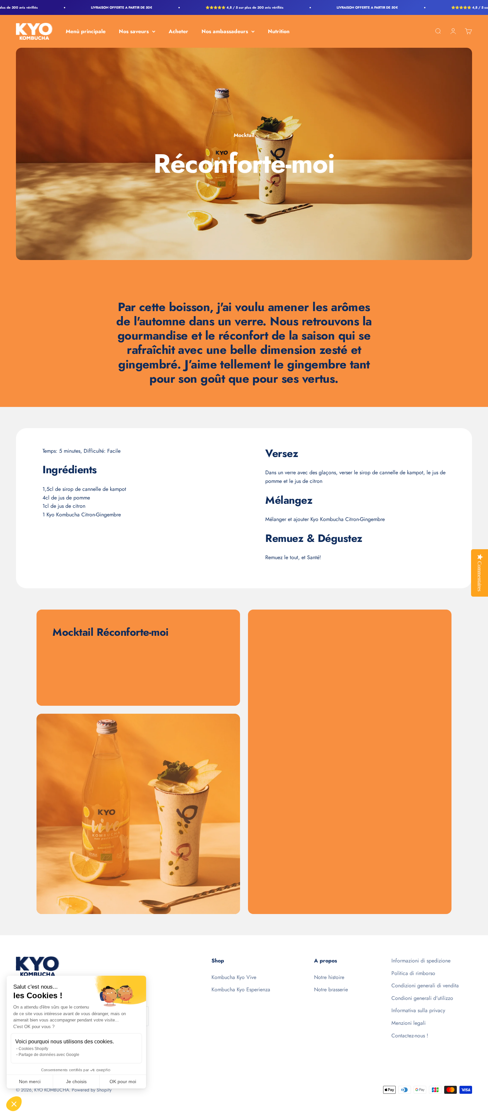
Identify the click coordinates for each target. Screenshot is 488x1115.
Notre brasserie (331, 989)
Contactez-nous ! (409, 1035)
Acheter (178, 31)
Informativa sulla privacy (418, 1010)
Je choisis (76, 1081)
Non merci (30, 1081)
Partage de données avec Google (49, 1054)
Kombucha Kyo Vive (233, 977)
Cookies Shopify (33, 1048)
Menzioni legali (408, 1023)
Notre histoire (329, 977)
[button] (14, 1104)
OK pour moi (123, 1081)
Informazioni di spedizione (420, 960)
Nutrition (278, 31)
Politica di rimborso (413, 973)
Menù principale (86, 31)
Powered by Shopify (92, 1089)
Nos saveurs (134, 31)
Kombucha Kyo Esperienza (240, 989)
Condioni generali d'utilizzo (422, 998)
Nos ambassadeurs (225, 31)
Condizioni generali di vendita (425, 985)
